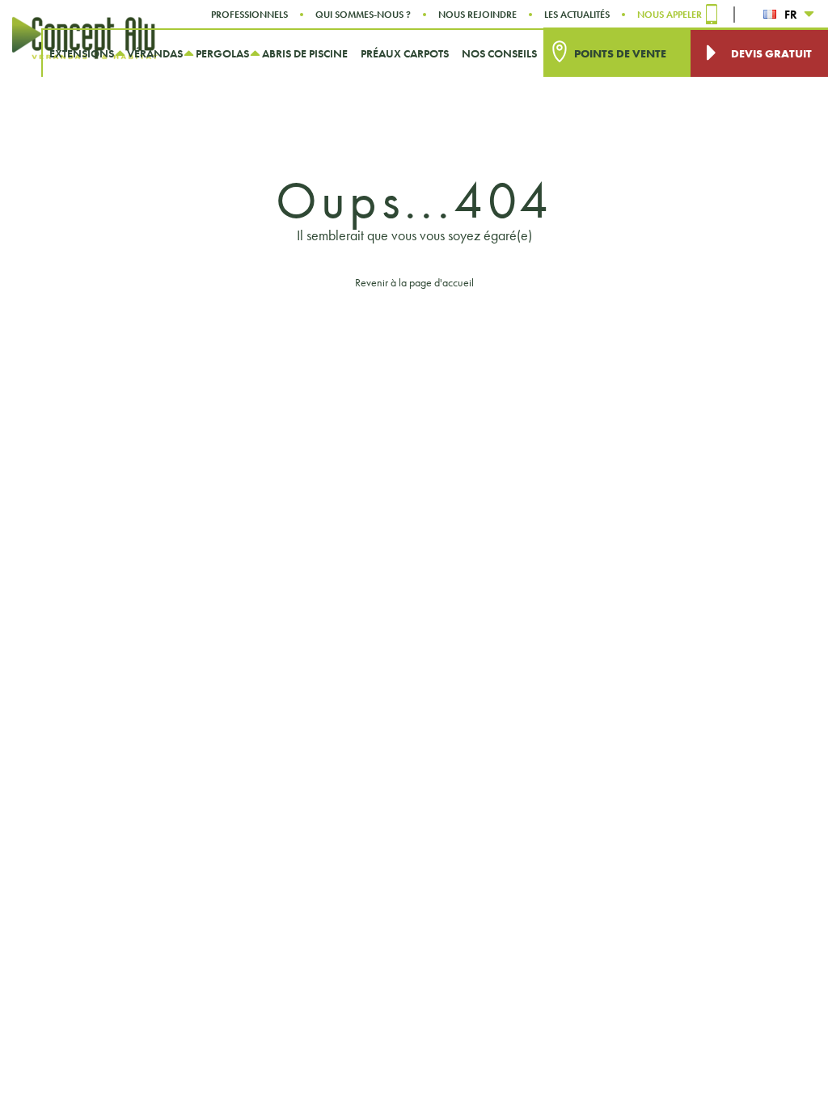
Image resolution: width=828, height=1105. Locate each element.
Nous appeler (669, 14)
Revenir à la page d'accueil (414, 282)
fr (790, 14)
